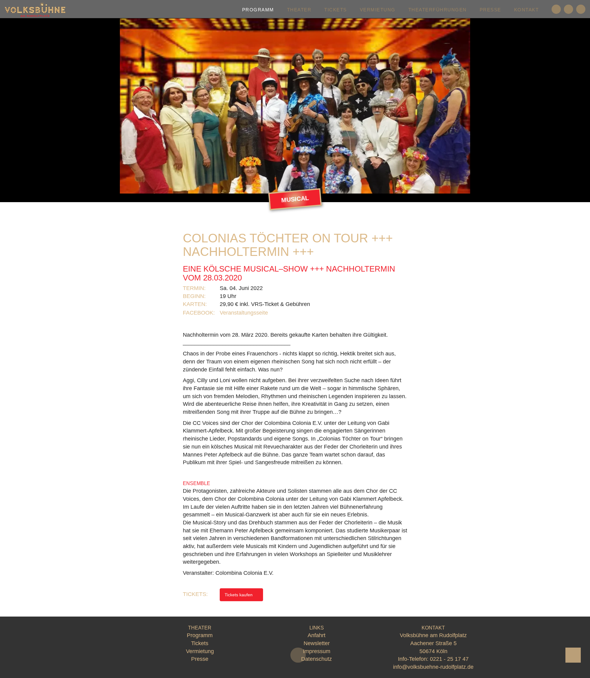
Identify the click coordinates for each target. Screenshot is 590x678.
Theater (299, 9)
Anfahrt (316, 635)
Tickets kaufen (239, 594)
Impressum (316, 651)
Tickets (335, 9)
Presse (490, 9)
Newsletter (317, 643)
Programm (258, 9)
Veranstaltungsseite (244, 313)
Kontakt (526, 9)
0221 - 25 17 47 (449, 659)
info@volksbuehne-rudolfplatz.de (433, 667)
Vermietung (377, 9)
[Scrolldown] (298, 655)
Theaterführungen (437, 9)
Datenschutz (316, 659)
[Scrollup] (573, 655)
